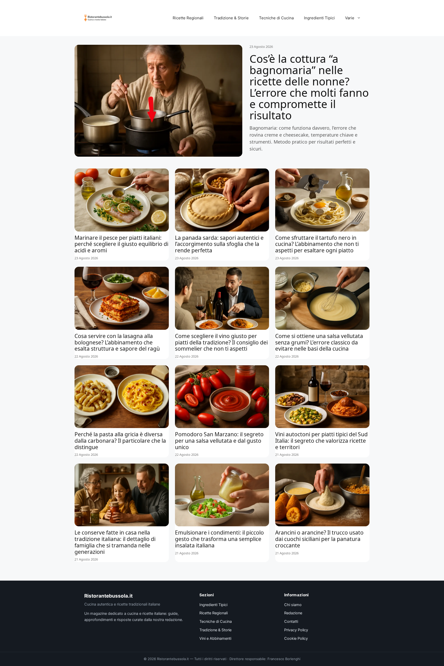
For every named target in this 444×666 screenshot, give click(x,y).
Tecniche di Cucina (276, 17)
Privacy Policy (296, 630)
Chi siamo (293, 604)
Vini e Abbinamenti (215, 638)
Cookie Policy (296, 638)
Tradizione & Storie (231, 17)
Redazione (293, 613)
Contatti (291, 621)
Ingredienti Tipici (319, 17)
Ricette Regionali (188, 17)
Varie (349, 17)
